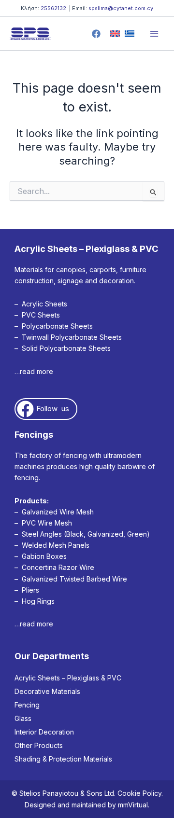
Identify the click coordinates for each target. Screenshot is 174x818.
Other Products (38, 745)
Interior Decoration (44, 732)
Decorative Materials (47, 691)
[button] (45, 409)
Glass (22, 718)
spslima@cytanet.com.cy (120, 8)
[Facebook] (96, 33)
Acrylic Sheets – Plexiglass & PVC (67, 678)
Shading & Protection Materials (63, 759)
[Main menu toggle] (154, 34)
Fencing (27, 705)
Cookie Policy (139, 793)
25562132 (53, 8)
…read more (33, 371)
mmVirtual (133, 805)
